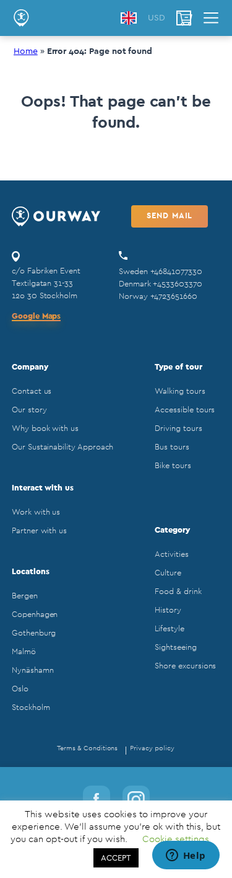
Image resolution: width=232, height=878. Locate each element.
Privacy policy (152, 748)
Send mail (169, 215)
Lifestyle (169, 628)
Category (172, 530)
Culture (168, 573)
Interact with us (43, 488)
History (168, 610)
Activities (171, 554)
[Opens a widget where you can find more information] (186, 856)
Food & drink (178, 591)
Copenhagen (35, 614)
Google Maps (36, 316)
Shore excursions (185, 666)
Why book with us (45, 428)
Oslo (20, 689)
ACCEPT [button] (116, 858)
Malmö (24, 651)
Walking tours (180, 391)
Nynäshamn (32, 670)
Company (30, 367)
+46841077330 (176, 271)
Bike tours (173, 465)
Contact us (31, 391)
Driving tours (178, 428)
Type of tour (178, 367)
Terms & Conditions (87, 748)
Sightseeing (175, 647)
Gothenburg (34, 633)
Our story (29, 410)
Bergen (25, 596)
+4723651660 (173, 296)
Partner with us (39, 530)
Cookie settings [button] (175, 839)
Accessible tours (185, 410)
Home (26, 51)
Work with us (36, 512)
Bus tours (172, 447)
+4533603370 (177, 284)
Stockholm (30, 707)
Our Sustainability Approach (62, 447)
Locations (30, 571)
